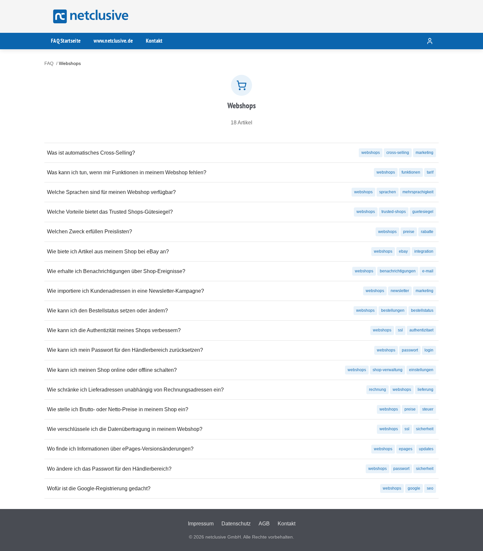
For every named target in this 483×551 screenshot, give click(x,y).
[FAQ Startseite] (89, 16)
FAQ (49, 63)
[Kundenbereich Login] (430, 41)
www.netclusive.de (113, 40)
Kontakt (154, 40)
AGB (264, 523)
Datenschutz (236, 523)
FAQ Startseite (65, 40)
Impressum (201, 523)
